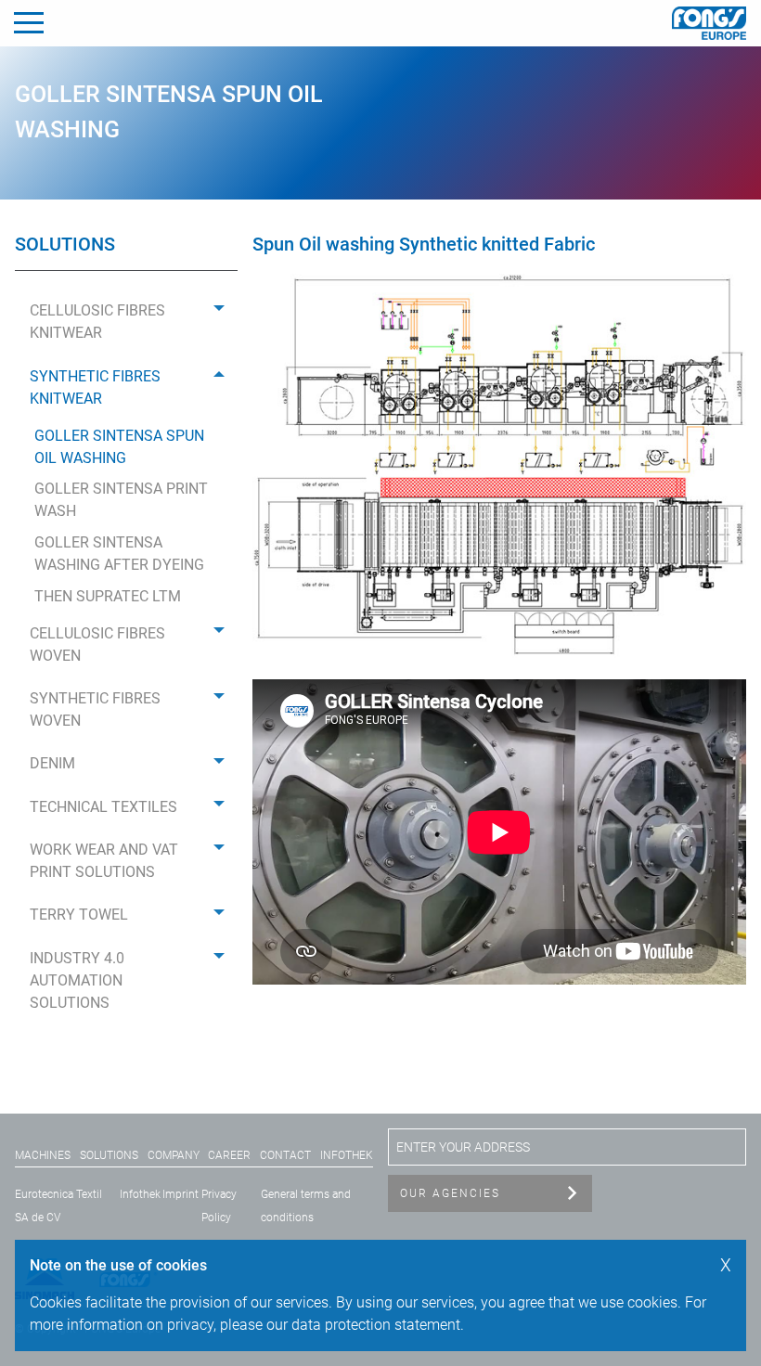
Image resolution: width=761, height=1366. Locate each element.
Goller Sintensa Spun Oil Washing (119, 447)
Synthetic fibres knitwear (95, 387)
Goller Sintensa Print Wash (121, 500)
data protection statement (375, 1325)
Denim (52, 763)
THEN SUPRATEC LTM (107, 596)
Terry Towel (79, 914)
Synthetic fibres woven (95, 709)
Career (229, 1155)
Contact (285, 1155)
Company (174, 1155)
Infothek (346, 1155)
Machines (43, 1155)
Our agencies (450, 1193)
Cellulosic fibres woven (97, 644)
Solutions (109, 1155)
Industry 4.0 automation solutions (77, 980)
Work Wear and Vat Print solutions (104, 861)
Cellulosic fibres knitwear (97, 322)
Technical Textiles (103, 807)
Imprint (180, 1194)
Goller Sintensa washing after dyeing (119, 553)
